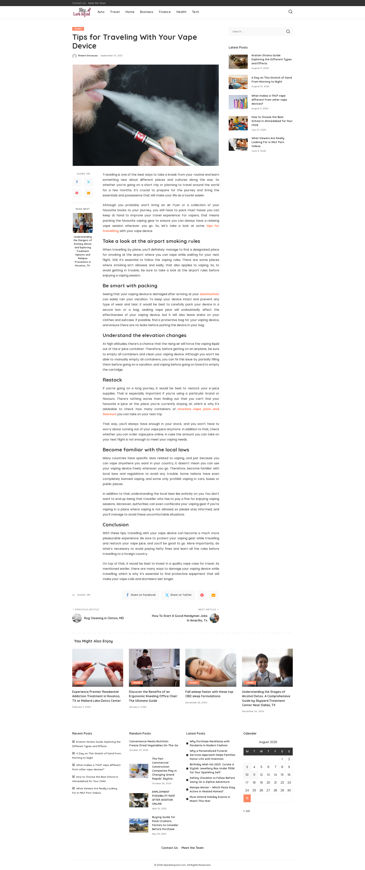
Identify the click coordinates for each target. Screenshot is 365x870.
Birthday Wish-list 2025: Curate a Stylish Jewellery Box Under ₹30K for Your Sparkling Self (212, 768)
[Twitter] (88, 182)
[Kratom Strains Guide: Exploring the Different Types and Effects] (238, 62)
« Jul (246, 811)
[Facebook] (76, 182)
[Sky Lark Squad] (82, 12)
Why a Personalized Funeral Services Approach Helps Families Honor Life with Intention (212, 755)
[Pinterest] (76, 193)
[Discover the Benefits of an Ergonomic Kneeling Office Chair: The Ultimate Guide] (154, 668)
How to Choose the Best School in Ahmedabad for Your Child (272, 121)
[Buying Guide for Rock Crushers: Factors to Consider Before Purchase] (138, 825)
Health (78, 28)
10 (247, 775)
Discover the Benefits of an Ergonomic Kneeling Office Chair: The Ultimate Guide (153, 696)
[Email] (88, 193)
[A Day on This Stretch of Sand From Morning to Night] (238, 82)
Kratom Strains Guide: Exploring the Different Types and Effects (272, 59)
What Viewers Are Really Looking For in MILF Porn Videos (268, 142)
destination (209, 294)
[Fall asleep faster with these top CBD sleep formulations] (210, 668)
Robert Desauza (88, 55)
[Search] (290, 12)
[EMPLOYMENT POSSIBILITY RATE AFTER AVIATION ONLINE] (138, 800)
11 (254, 775)
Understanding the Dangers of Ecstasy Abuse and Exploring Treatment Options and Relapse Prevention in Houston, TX (83, 251)
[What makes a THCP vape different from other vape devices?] (238, 102)
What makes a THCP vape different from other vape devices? (269, 99)
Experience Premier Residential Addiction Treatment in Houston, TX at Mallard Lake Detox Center (97, 696)
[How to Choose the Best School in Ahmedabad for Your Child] (238, 123)
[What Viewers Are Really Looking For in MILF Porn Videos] (238, 144)
